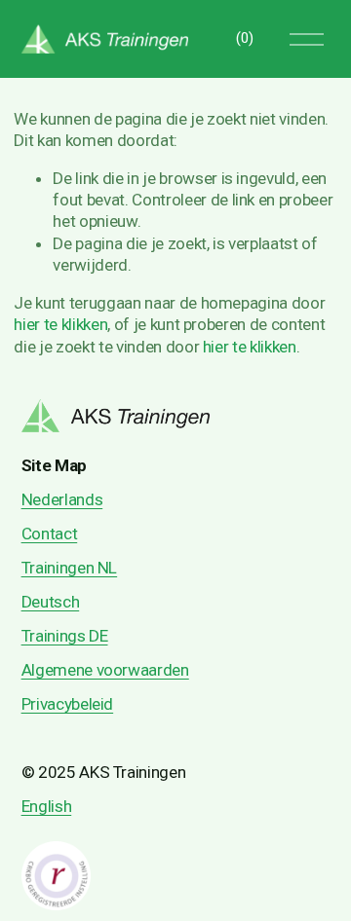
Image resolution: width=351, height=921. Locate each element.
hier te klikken (60, 324)
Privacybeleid (67, 704)
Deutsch (50, 601)
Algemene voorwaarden (105, 670)
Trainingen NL (69, 567)
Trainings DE (64, 635)
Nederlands (62, 499)
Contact (49, 533)
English (46, 806)
